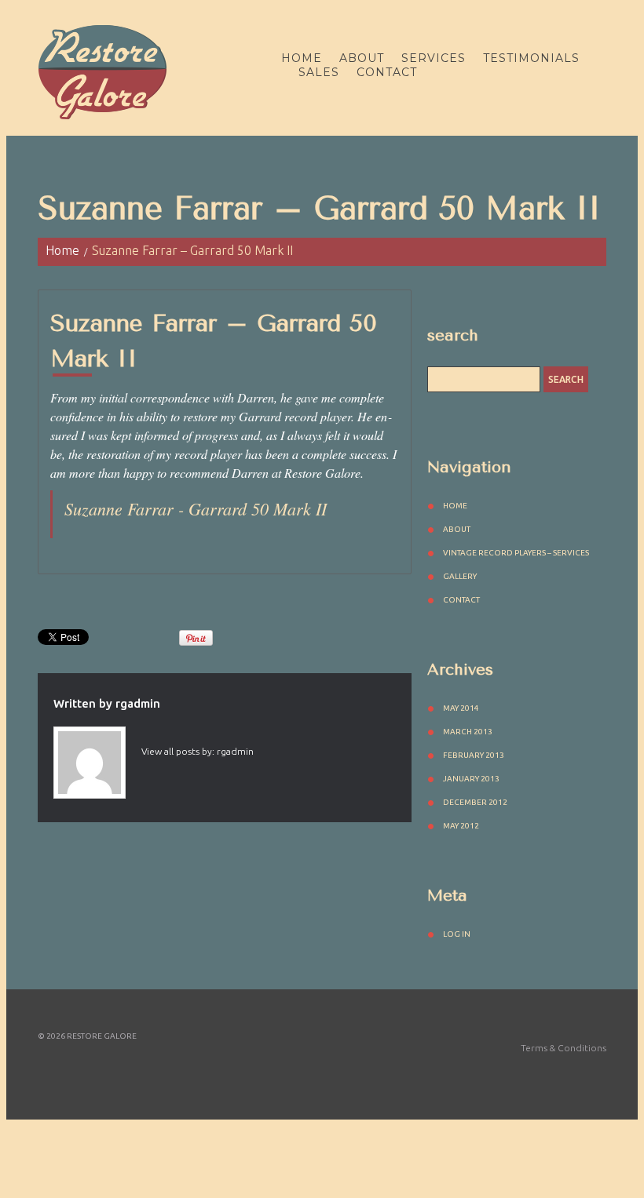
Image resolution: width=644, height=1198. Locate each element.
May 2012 (461, 825)
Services (433, 58)
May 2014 (461, 708)
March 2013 (467, 731)
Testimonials (531, 58)
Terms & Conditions (563, 1048)
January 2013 (471, 778)
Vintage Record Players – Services (516, 552)
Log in (456, 934)
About (361, 58)
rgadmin (137, 703)
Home (301, 58)
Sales (318, 72)
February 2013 (473, 755)
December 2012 (475, 802)
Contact (387, 72)
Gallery (460, 576)
